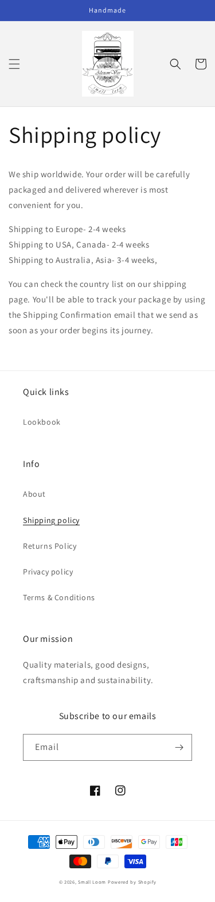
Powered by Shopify (132, 882)
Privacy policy (48, 571)
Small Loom (92, 882)
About (34, 494)
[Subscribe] (178, 747)
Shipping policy (51, 520)
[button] (14, 64)
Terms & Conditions (59, 597)
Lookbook (42, 422)
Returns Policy (49, 546)
